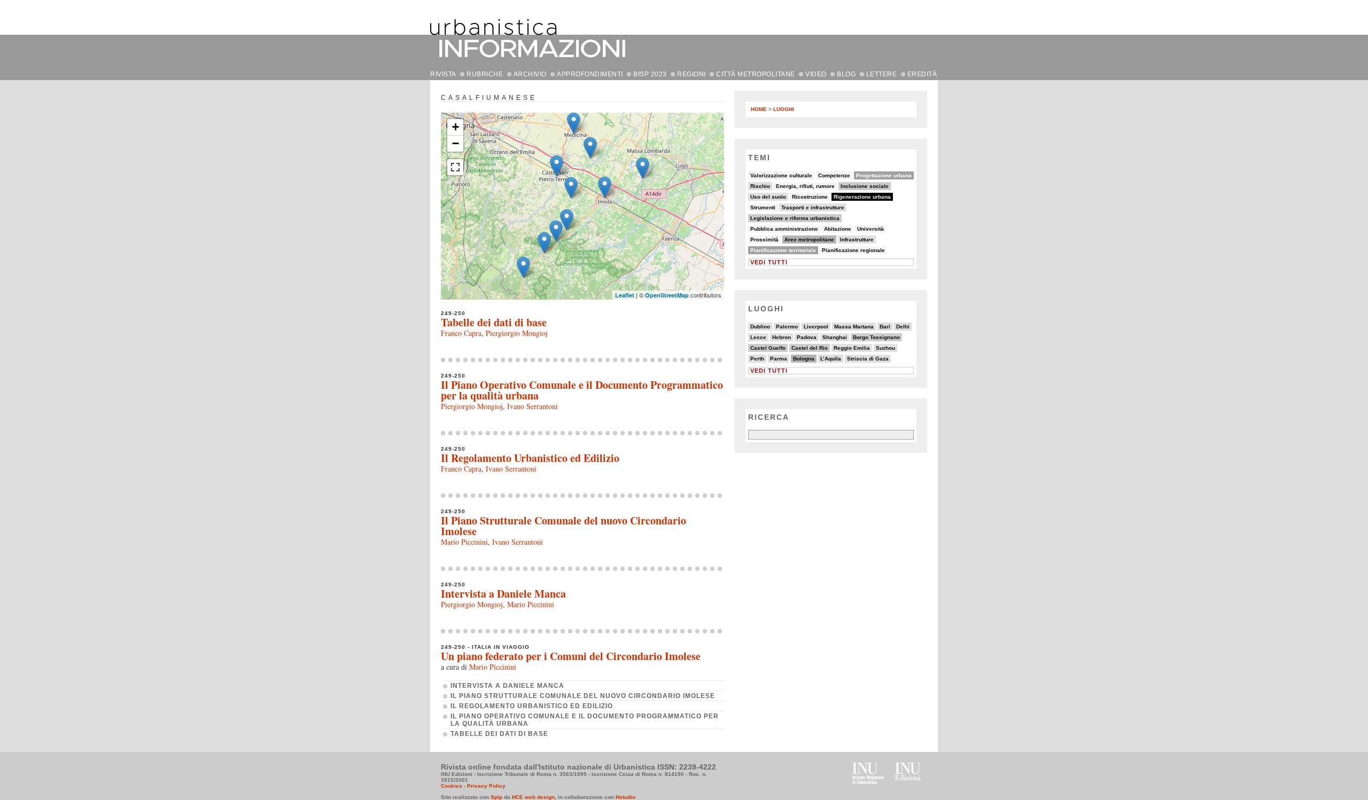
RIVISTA (443, 74)
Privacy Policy (486, 786)
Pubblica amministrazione (784, 229)
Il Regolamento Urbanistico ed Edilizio (530, 458)
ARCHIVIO (530, 74)
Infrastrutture (857, 239)
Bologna (803, 359)
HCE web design (533, 797)
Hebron (781, 337)
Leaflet (624, 295)
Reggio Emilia (852, 348)
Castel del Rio (809, 348)
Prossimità (764, 239)
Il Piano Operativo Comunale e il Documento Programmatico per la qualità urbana (582, 390)
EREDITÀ (922, 74)
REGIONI (691, 74)
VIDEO (816, 74)
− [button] (455, 143)
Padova (807, 337)
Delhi (903, 327)
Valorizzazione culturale (781, 175)
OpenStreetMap (667, 295)
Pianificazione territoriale (783, 250)
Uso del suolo (768, 197)
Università (870, 229)
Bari (885, 327)
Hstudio (625, 797)
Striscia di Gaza (868, 359)
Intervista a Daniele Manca (503, 593)
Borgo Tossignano (876, 337)
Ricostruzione (810, 197)
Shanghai (834, 337)
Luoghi (783, 109)
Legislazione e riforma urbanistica (795, 218)
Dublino (760, 327)
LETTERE (881, 74)
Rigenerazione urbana (862, 197)
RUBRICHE (485, 74)
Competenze (834, 175)
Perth (757, 359)
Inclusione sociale (865, 186)
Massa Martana (854, 327)
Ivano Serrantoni (532, 406)
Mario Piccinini (464, 542)
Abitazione (837, 229)
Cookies (451, 786)
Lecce (758, 337)
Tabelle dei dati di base (494, 322)
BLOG (846, 74)
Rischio (760, 186)
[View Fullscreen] (455, 167)
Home (759, 109)
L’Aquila (830, 359)
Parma (778, 359)
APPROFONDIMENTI (590, 74)
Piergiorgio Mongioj (517, 333)
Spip (496, 797)
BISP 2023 (650, 74)
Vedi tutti (769, 262)
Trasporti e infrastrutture (812, 207)
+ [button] (455, 127)
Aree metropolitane (809, 239)
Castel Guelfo (768, 348)
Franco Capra (461, 333)
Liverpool (816, 327)
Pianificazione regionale (853, 250)
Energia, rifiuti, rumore (805, 186)
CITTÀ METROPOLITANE (755, 74)
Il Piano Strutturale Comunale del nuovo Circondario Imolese (563, 526)
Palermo (787, 327)
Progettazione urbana (884, 175)
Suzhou (885, 348)
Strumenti (762, 207)
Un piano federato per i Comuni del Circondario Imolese (571, 656)
